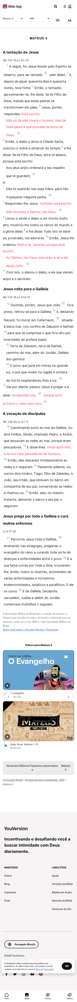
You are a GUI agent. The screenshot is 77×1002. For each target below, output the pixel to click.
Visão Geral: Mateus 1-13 (27, 744)
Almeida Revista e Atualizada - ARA (44, 780)
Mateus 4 (8, 18)
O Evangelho (20, 693)
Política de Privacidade (43, 969)
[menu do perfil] (67, 6)
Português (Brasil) (13, 780)
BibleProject (15, 697)
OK (67, 966)
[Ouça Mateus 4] (58, 20)
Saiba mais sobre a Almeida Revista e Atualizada (30, 629)
